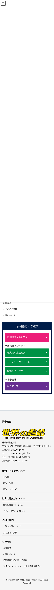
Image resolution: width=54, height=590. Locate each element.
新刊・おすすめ (10, 489)
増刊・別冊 (8, 483)
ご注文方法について (12, 526)
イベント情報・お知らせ (14, 511)
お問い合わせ (9, 315)
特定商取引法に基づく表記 (15, 560)
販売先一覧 (13, 386)
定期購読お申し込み (17, 337)
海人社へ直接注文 (16, 352)
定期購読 (7, 303)
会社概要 (7, 548)
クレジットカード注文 (18, 362)
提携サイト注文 (15, 371)
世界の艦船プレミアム (13, 505)
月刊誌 (6, 477)
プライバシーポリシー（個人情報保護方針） (23, 566)
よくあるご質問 (10, 309)
